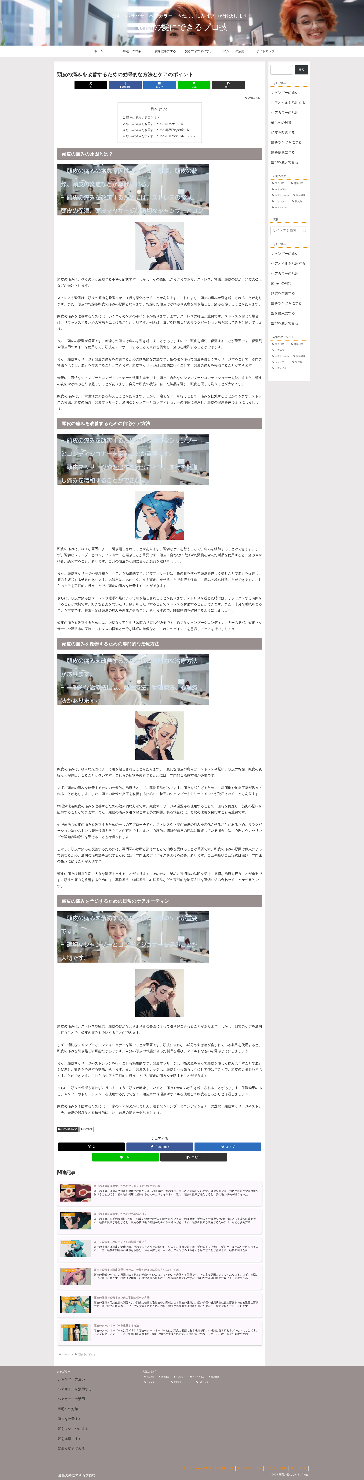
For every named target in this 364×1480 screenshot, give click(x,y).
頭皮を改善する (69, 1129)
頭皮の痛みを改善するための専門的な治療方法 (158, 130)
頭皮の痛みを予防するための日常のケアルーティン (161, 136)
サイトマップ (299, 1468)
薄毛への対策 (203, 1468)
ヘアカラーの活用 (276, 1468)
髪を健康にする (224, 1468)
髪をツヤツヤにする (249, 1468)
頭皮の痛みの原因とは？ (143, 117)
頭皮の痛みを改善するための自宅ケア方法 (155, 123)
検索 (301, 69)
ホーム (187, 1468)
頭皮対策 (88, 1129)
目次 (154, 109)
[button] (228, 85)
